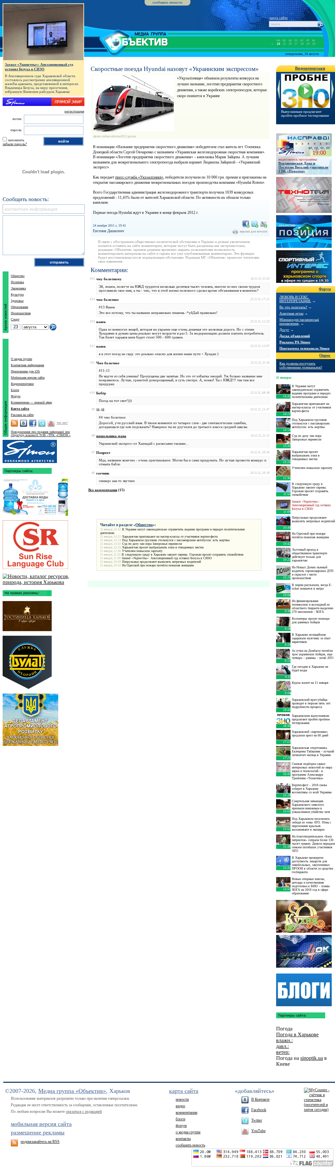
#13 (92, 321)
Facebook (258, 1110)
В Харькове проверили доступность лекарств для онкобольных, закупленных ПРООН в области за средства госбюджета (312, 865)
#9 (93, 409)
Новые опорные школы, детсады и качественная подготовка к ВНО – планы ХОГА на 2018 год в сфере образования (311, 886)
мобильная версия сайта (41, 1124)
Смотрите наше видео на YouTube (51, 423)
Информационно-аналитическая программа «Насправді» (304, 144)
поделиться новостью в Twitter (254, 224)
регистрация (74, 111)
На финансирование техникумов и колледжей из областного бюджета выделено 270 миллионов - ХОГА (312, 606)
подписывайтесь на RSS (40, 1141)
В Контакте (260, 1099)
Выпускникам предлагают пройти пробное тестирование (305, 113)
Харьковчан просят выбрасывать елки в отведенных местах (163, 547)
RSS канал (14, 423)
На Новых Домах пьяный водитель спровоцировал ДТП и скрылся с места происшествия (312, 572)
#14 (92, 299)
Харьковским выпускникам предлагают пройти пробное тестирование (311, 719)
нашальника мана (111, 436)
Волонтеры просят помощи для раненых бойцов (310, 620)
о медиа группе (188, 1132)
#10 (92, 392)
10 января (283, 691)
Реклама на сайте (22, 415)
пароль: (16, 130)
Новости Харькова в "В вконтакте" (23, 423)
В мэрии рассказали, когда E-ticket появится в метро (312, 586)
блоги (180, 1119)
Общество (144, 525)
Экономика (18, 288)
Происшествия (21, 313)
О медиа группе (21, 359)
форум (181, 1125)
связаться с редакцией (84, 1111)
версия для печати (253, 231)
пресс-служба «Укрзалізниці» (139, 177)
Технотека (304, 195)
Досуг (284, 330)
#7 (93, 452)
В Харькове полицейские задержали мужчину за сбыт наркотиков (311, 638)
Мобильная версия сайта (27, 377)
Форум (15, 396)
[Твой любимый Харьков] (43, 582)
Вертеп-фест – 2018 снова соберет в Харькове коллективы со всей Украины (312, 788)
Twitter (256, 1120)
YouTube (258, 1131)
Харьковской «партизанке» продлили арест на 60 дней (310, 733)
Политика (17, 282)
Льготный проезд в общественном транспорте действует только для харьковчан (309, 555)
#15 (92, 278)
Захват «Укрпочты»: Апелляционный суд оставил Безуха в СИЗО (167, 558)
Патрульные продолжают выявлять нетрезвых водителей (161, 561)
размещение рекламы (37, 1132)
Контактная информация (27, 365)
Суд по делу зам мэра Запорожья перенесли (152, 543)
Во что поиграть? (293, 307)
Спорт (15, 319)
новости (182, 1099)
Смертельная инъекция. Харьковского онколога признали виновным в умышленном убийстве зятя (311, 806)
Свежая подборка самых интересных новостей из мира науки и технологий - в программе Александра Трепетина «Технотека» (312, 771)
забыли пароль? (15, 144)
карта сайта (279, 18)
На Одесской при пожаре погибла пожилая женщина (158, 565)
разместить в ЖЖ (263, 224)
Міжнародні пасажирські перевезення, (299, 321)
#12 (92, 346)
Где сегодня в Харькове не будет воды (310, 668)
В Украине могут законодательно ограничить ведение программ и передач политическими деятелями (311, 391)
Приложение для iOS (25, 371)
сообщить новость (167, 2)
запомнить (16, 140)
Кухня (304, 916)
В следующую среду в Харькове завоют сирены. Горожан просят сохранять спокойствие (182, 554)
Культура (17, 294)
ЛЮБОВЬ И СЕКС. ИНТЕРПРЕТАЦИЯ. (295, 299)
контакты (183, 1138)
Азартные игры (291, 313)
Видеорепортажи (22, 384)
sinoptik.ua (311, 1058)
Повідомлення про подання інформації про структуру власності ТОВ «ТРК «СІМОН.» (41, 433)
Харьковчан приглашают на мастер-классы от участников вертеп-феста (170, 536)
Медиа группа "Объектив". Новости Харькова (126, 41)
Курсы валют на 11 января (310, 682)
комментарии (186, 1112)
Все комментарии (102, 490)
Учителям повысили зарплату (142, 551)
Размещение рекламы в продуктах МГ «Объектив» (30, 450)
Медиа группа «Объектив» (72, 1091)
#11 (92, 362)
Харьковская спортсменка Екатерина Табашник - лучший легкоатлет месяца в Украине (313, 751)
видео (180, 1106)
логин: (17, 119)
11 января (283, 377)
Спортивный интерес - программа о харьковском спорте (304, 266)
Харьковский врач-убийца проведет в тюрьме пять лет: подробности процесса (311, 703)
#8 (93, 435)
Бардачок (304, 951)
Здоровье (17, 300)
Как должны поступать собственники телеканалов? (300, 365)
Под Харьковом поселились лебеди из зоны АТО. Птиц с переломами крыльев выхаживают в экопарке (311, 824)
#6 (93, 472)
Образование (19, 307)
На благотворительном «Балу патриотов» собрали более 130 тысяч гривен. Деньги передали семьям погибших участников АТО (313, 844)
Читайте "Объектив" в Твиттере (41, 423)
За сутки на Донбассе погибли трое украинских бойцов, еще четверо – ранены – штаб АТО (312, 654)
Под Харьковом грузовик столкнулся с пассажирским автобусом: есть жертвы (176, 540)
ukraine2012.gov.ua (123, 136)
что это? (62, 422)
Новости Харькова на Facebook (32, 423)
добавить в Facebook (246, 224)
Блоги (15, 390)
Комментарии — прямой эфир (31, 402)
